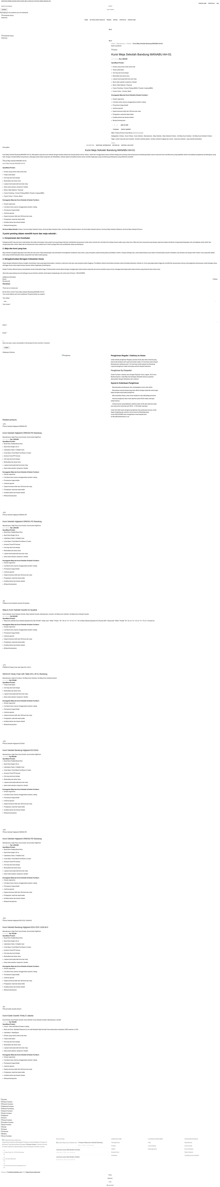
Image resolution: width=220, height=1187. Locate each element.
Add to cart (124, 125)
